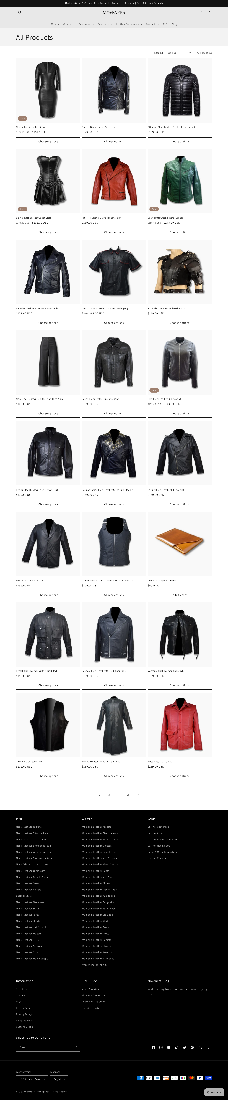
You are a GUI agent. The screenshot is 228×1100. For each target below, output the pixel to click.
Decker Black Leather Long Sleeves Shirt (37, 489)
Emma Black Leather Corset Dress (33, 217)
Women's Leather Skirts (95, 933)
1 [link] (90, 795)
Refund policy (42, 1091)
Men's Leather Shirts (28, 908)
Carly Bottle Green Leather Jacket (165, 217)
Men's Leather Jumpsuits (30, 870)
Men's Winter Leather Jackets (33, 864)
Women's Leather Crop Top (97, 914)
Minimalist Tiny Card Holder (162, 580)
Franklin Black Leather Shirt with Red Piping (105, 308)
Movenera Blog (158, 981)
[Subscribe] (76, 1047)
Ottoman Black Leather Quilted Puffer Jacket (171, 127)
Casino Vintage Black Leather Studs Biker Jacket (107, 489)
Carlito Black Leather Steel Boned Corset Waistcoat (108, 580)
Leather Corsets (157, 858)
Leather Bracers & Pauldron (163, 839)
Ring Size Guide (90, 1008)
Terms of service (59, 1091)
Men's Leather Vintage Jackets (33, 851)
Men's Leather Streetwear (30, 902)
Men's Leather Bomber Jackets (33, 845)
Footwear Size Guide (93, 1001)
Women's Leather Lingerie (97, 946)
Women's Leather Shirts (95, 921)
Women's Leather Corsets (96, 939)
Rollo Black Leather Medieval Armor (166, 308)
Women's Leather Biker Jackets (100, 833)
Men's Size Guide (91, 989)
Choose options (48, 141)
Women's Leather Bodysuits (98, 902)
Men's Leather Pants (27, 914)
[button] (20, 12)
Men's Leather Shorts (28, 921)
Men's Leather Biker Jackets (32, 833)
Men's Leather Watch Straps (32, 958)
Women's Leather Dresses (97, 845)
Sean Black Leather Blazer (29, 580)
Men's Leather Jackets (29, 827)
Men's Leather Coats (27, 883)
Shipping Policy (25, 1020)
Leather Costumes (158, 827)
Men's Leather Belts (27, 939)
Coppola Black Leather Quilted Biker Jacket (104, 671)
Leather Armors (157, 833)
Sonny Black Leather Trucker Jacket (100, 399)
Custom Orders (24, 1026)
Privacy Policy (24, 1014)
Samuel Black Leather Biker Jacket (166, 489)
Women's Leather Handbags (98, 958)
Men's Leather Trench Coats (32, 877)
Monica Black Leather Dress (30, 127)
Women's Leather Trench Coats (100, 889)
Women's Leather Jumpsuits (98, 896)
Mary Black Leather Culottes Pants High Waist (39, 399)
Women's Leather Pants (95, 927)
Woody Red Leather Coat (160, 761)
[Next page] (138, 795)
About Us (21, 989)
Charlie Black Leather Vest (29, 761)
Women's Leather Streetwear (98, 908)
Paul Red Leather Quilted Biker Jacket (101, 217)
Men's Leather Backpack (30, 946)
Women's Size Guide (93, 995)
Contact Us (22, 995)
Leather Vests (24, 896)
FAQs (19, 1001)
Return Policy (24, 1008)
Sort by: (158, 52)
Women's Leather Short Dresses (100, 864)
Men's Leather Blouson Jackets (34, 858)
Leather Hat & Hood (159, 845)
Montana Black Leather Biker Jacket (166, 671)
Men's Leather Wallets (29, 933)
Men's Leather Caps (27, 952)
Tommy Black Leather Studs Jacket (100, 127)
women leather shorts (94, 965)
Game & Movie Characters (162, 851)
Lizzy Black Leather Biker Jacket (164, 399)
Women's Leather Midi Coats (98, 877)
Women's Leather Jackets (96, 827)
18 (128, 794)
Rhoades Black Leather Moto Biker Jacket (37, 308)
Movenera (27, 1092)
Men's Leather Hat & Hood (31, 927)
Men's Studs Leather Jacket (32, 839)
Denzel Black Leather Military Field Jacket (37, 671)
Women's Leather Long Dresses (100, 851)
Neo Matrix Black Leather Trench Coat (101, 761)
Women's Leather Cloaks (96, 883)
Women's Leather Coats (95, 870)
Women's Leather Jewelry (97, 952)
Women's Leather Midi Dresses (99, 858)
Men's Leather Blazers (28, 889)
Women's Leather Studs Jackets (100, 839)
